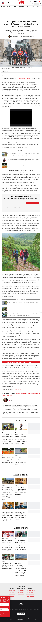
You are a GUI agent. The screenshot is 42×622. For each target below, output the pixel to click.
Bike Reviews (30, 592)
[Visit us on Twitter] (35, 1)
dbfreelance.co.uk (10, 413)
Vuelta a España (12, 594)
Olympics (12, 596)
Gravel (33, 6)
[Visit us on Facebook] (36, 1)
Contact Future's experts (14, 607)
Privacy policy (35, 607)
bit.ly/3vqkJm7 (18, 389)
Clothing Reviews (30, 596)
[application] (21, 117)
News (4, 6)
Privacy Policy (5, 613)
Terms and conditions (26, 607)
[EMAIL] (11, 400)
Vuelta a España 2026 (26, 9)
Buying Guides (21, 6)
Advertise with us (14, 609)
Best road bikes (21, 590)
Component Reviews (30, 594)
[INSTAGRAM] (10, 400)
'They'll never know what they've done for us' (18, 71)
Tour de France (12, 590)
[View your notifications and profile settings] (8, 3)
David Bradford (15, 36)
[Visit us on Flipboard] (39, 1)
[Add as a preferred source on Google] (21, 614)
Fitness (28, 6)
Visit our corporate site (35, 618)
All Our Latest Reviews (30, 590)
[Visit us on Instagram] (33, 1)
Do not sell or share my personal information (29, 609)
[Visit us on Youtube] (38, 1)
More (38, 6)
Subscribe (36, 3)
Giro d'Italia (12, 592)
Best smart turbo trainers (21, 595)
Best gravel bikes (21, 592)
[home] (1, 6)
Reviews (14, 6)
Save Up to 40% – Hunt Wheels (12, 9)
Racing (8, 6)
